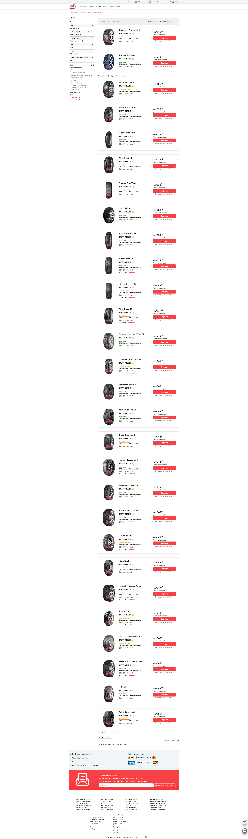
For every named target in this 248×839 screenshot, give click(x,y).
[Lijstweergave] (169, 21)
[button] (244, 822)
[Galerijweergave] (171, 21)
